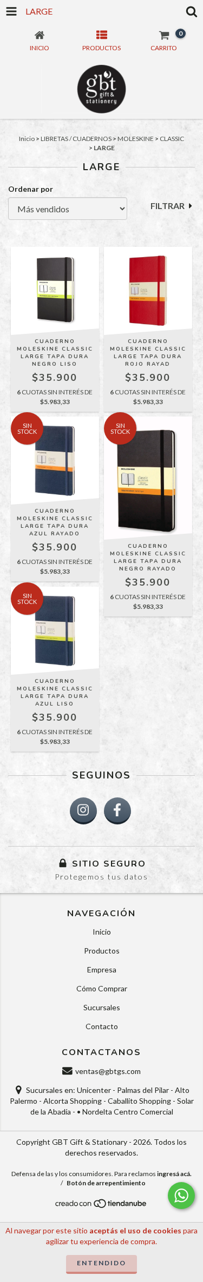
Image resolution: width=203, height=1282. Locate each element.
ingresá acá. (174, 1174)
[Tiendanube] (101, 1207)
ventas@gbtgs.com (108, 1071)
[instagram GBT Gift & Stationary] (83, 810)
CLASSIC (172, 139)
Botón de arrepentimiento (106, 1183)
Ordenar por (30, 188)
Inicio (27, 139)
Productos (102, 950)
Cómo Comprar (101, 988)
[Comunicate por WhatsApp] (181, 1195)
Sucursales (101, 1007)
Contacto (102, 1026)
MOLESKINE (135, 139)
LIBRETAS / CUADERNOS (76, 139)
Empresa (101, 969)
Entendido (101, 1263)
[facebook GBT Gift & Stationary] (117, 810)
